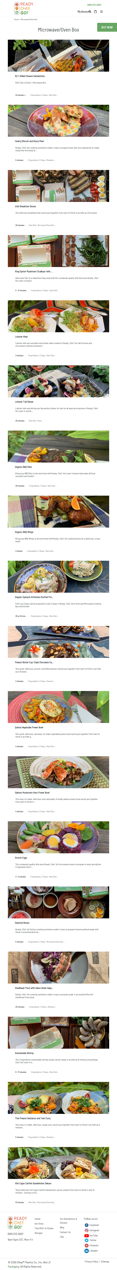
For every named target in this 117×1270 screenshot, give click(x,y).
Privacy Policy (91, 1261)
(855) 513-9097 (94, 4)
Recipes (39, 1232)
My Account (84, 11)
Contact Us (65, 1232)
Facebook (94, 1224)
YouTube (93, 1235)
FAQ (62, 1236)
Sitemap (105, 1261)
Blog (62, 1227)
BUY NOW (107, 27)
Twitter (92, 1240)
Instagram (94, 1230)
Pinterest (93, 1245)
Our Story (39, 1223)
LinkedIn (93, 1250)
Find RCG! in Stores (44, 1228)
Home (16, 19)
